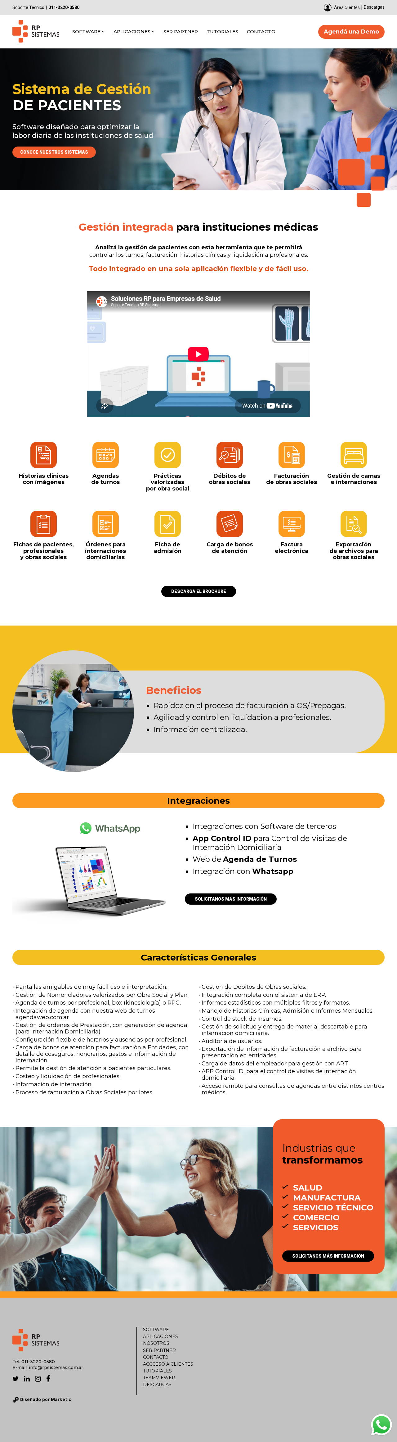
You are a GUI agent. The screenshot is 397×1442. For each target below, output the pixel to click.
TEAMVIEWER (159, 1377)
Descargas (374, 7)
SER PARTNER (180, 31)
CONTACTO (261, 31)
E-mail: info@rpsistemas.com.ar (47, 1367)
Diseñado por (45, 1399)
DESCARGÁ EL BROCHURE (198, 591)
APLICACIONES (133, 31)
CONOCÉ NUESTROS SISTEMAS (54, 152)
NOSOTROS (156, 1343)
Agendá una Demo (351, 31)
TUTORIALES (222, 31)
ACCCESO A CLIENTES (168, 1364)
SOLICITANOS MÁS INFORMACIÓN (231, 899)
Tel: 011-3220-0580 (33, 1361)
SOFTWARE (87, 31)
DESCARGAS (157, 1384)
